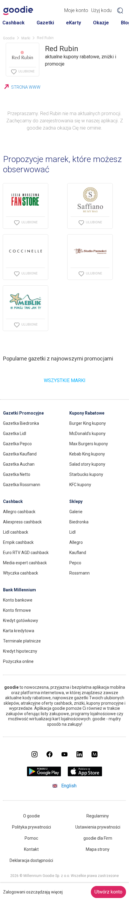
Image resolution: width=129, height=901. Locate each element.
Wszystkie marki (65, 380)
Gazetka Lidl (14, 433)
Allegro (76, 542)
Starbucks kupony (86, 474)
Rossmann (79, 573)
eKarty (73, 23)
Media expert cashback (25, 562)
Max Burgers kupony (88, 443)
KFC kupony (80, 484)
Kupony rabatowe (86, 413)
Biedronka (78, 521)
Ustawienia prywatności (97, 827)
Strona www (25, 87)
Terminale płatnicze (22, 641)
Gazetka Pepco (17, 443)
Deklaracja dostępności (31, 860)
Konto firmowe (17, 610)
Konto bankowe (17, 600)
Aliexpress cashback (22, 521)
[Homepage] (18, 10)
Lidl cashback (15, 532)
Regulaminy (97, 816)
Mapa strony (98, 849)
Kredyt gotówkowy (20, 620)
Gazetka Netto (16, 474)
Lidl (72, 532)
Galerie (75, 511)
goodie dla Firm (97, 838)
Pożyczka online (18, 661)
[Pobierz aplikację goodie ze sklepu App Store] (85, 774)
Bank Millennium (19, 589)
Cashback (13, 23)
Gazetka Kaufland (20, 454)
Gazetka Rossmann (21, 484)
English (68, 786)
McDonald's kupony (87, 433)
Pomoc (31, 838)
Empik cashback (18, 542)
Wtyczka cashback (20, 573)
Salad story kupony (87, 464)
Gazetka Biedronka (21, 423)
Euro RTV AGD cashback (26, 552)
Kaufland (77, 552)
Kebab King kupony (87, 454)
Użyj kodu (101, 10)
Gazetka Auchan (18, 464)
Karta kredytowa (18, 630)
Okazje (101, 23)
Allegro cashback (19, 511)
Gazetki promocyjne (23, 413)
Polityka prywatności (31, 827)
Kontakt (31, 849)
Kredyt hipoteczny (20, 651)
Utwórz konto (108, 892)
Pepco (75, 562)
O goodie (31, 816)
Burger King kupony (87, 423)
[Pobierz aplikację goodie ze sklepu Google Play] (44, 774)
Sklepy (75, 501)
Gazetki (45, 23)
